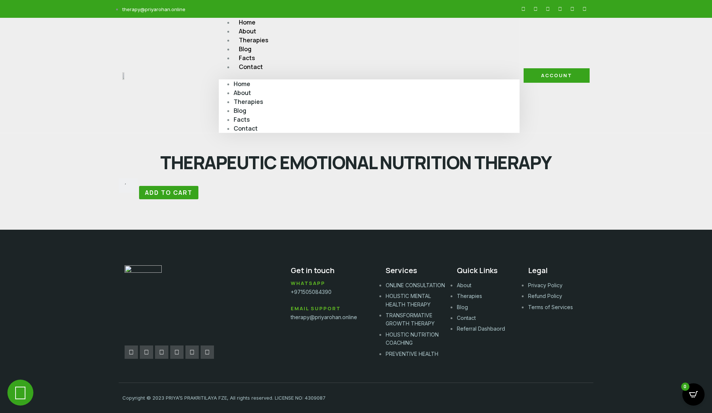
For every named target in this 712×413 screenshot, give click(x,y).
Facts (242, 119)
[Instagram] (535, 9)
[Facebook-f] (523, 9)
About (242, 93)
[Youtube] (584, 9)
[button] (369, 75)
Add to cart (168, 193)
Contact (251, 67)
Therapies (248, 102)
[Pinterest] (560, 9)
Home (242, 84)
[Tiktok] (572, 9)
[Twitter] (548, 9)
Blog (240, 110)
